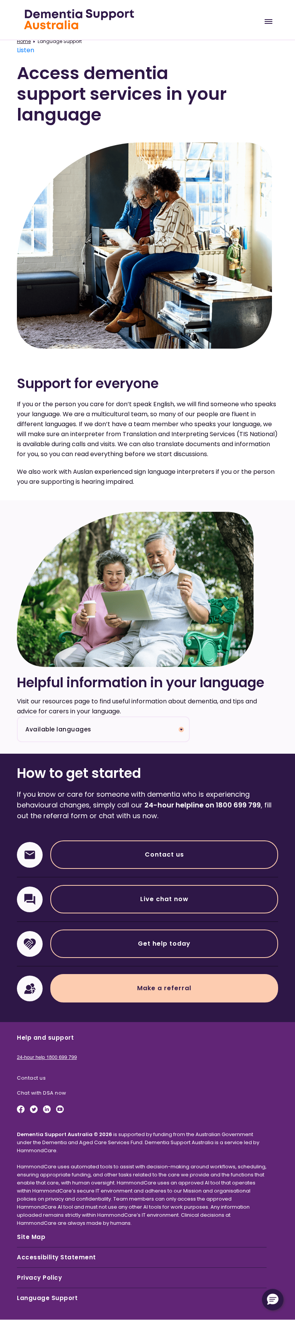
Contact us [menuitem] (31, 1078)
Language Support (47, 1298)
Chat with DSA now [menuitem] (41, 1093)
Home (24, 41)
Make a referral (164, 988)
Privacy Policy (39, 1278)
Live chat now (164, 899)
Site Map (31, 1237)
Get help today (164, 943)
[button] (272, 1299)
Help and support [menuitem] (45, 1038)
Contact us (164, 854)
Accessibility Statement (56, 1257)
